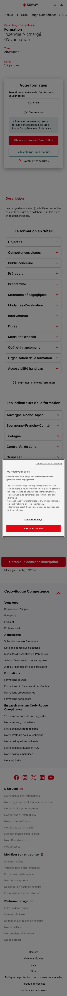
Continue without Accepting (49, 464)
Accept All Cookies (33, 528)
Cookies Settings (33, 519)
